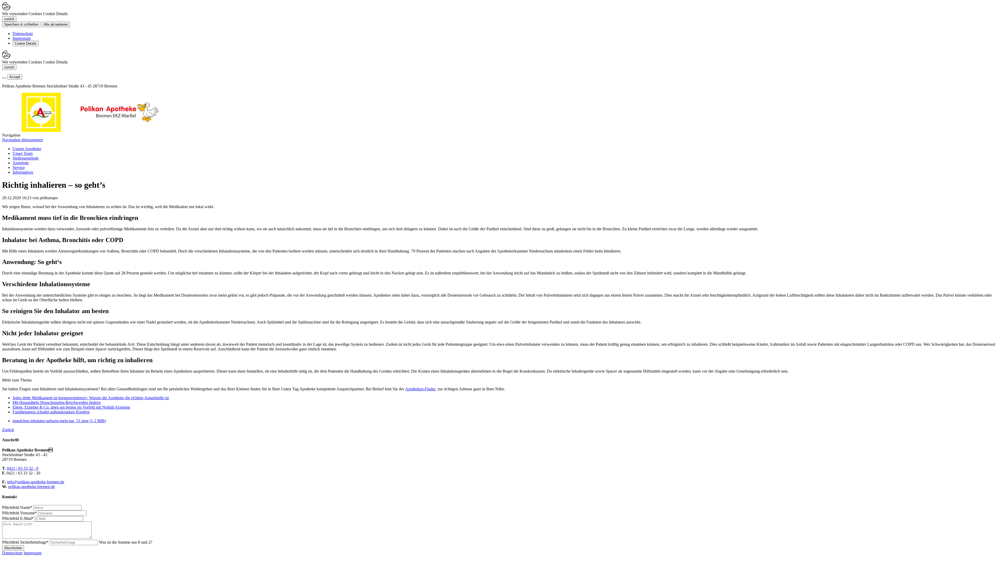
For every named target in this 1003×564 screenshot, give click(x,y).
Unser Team (23, 153)
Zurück (8, 429)
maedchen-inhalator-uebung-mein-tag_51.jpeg (59, 421)
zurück (9, 19)
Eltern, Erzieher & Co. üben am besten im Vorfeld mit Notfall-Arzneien (71, 407)
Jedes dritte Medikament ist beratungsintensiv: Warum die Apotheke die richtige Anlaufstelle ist (91, 398)
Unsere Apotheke (27, 148)
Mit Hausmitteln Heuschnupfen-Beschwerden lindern (57, 402)
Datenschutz (23, 33)
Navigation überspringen (22, 140)
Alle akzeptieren (56, 24)
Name (17, 507)
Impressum (22, 38)
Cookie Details (26, 43)
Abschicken (13, 548)
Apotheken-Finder (420, 389)
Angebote (21, 163)
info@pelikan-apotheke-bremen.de (35, 482)
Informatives (23, 172)
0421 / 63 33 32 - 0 (22, 468)
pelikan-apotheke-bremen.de (31, 486)
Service (19, 167)
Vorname (19, 513)
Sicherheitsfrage (25, 542)
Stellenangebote (26, 158)
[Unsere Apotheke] (119, 130)
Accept (14, 77)
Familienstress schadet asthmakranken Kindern (51, 412)
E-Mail (18, 518)
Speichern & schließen (21, 24)
